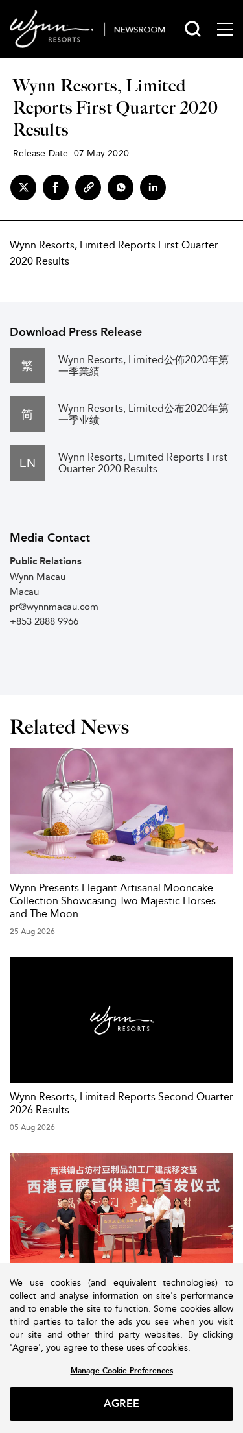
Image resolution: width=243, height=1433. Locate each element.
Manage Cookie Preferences (122, 1370)
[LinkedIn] (153, 187)
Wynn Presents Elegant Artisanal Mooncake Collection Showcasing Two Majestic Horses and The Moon (113, 901)
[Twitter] (23, 187)
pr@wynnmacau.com (54, 606)
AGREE (121, 1403)
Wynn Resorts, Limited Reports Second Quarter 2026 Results (121, 1103)
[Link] (88, 187)
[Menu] (225, 29)
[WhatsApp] (120, 187)
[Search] (193, 29)
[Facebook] (56, 187)
